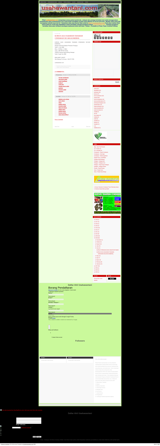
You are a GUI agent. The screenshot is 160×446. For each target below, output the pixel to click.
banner (96, 122)
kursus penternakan (98, 101)
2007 (96, 266)
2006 (96, 268)
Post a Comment (59, 119)
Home (73, 126)
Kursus (60, 2)
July (97, 246)
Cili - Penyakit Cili (98, 150)
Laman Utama (43, 2)
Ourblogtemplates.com (28, 444)
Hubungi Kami (80, 2)
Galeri (73, 2)
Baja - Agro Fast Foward (99, 147)
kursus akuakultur (98, 99)
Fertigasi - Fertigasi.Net (99, 161)
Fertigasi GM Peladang (99, 159)
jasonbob (58, 96)
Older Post (88, 126)
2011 (96, 231)
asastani (96, 120)
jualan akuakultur (98, 108)
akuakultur (96, 90)
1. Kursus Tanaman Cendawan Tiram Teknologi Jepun (106, 187)
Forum (86, 2)
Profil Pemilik (67, 2)
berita (95, 88)
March (98, 259)
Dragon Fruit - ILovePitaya (100, 157)
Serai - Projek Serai (98, 170)
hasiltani (96, 124)
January (98, 263)
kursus (61, 67)
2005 (96, 270)
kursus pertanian (66, 67)
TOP (159, 444)
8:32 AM (69, 66)
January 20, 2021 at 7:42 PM (68, 96)
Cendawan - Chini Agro (99, 154)
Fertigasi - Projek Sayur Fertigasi (101, 164)
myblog (96, 117)
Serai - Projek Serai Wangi (100, 171)
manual (96, 97)
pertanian (96, 92)
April (97, 257)
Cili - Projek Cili (97, 148)
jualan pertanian (98, 106)
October (98, 241)
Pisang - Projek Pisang (99, 168)
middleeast (96, 127)
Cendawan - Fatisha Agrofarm (101, 155)
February (98, 261)
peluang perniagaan (99, 102)
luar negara (97, 115)
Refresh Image (26, 427)
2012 (96, 229)
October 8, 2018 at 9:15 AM (69, 75)
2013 (96, 227)
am (95, 113)
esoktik (96, 111)
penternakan (97, 104)
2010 (96, 233)
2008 (96, 237)
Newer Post (57, 126)
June (97, 248)
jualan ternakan (97, 110)
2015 (96, 225)
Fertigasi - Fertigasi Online (100, 166)
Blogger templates (5, 444)
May (97, 255)
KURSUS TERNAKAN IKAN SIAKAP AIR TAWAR (108, 250)
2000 (96, 272)
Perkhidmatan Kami (52, 2)
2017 (96, 221)
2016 (96, 223)
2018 (96, 219)
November (99, 239)
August (98, 244)
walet (95, 118)
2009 (96, 235)
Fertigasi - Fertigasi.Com (99, 163)
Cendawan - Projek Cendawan (101, 152)
